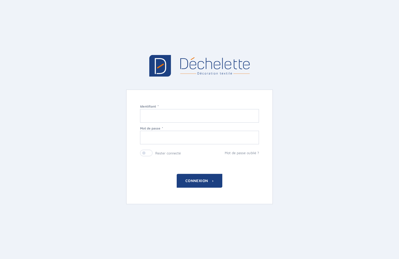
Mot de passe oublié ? (242, 153)
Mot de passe (150, 128)
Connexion (197, 180)
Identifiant (148, 106)
